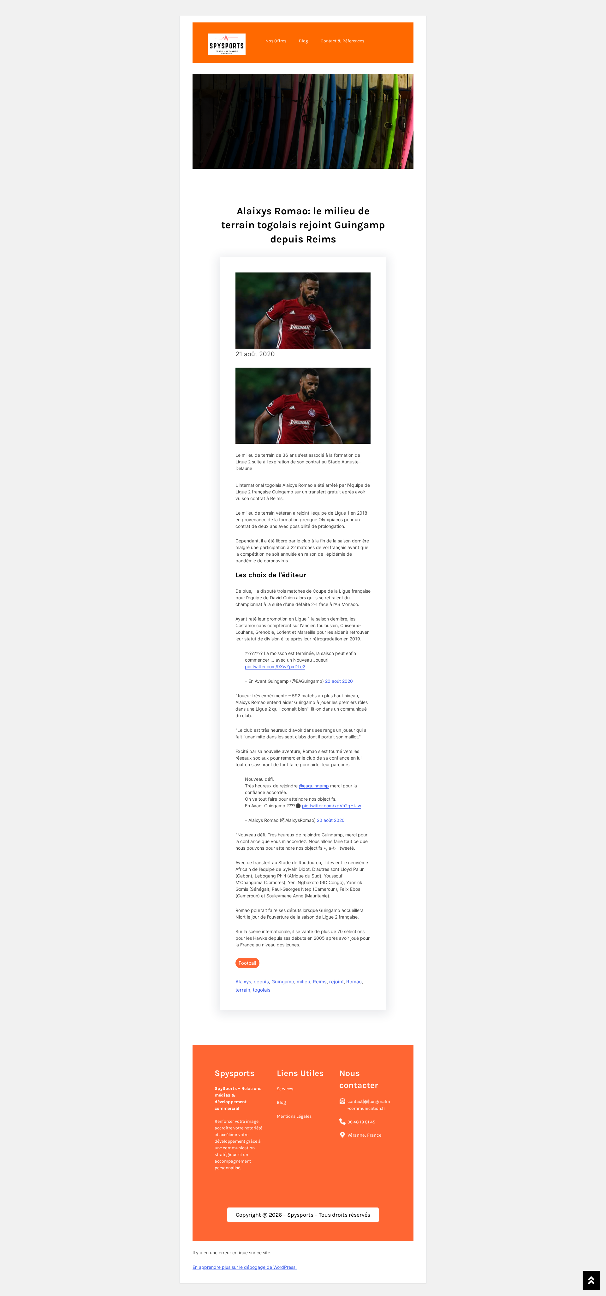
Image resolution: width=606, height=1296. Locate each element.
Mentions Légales (294, 1116)
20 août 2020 (339, 681)
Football (247, 963)
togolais (261, 990)
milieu (303, 982)
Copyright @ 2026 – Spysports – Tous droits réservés (303, 1214)
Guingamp (282, 982)
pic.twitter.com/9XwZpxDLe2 (275, 666)
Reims (320, 982)
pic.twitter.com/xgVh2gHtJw (331, 805)
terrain (242, 990)
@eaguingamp (314, 785)
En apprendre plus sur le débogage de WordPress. (245, 1267)
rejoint (336, 982)
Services (285, 1088)
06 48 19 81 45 (361, 1122)
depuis (261, 982)
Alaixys (243, 982)
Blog (281, 1102)
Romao (354, 982)
